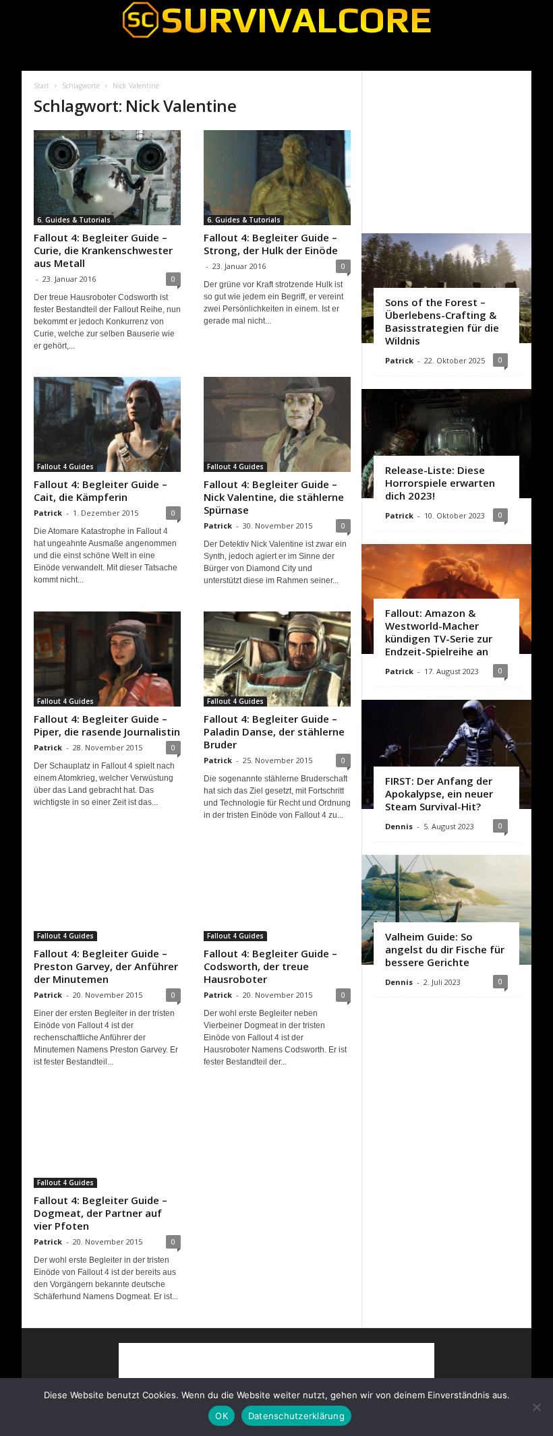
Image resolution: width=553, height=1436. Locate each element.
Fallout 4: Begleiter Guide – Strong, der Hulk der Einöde (271, 244)
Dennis (399, 826)
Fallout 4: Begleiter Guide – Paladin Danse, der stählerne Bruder (274, 731)
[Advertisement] (447, 151)
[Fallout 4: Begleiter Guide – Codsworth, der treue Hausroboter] (277, 893)
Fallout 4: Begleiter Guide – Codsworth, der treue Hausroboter (270, 966)
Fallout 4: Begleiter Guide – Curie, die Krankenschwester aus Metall (103, 250)
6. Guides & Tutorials (74, 220)
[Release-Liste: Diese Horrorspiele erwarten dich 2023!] (446, 444)
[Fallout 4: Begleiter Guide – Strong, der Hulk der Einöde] (277, 177)
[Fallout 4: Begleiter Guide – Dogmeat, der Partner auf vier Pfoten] (107, 1140)
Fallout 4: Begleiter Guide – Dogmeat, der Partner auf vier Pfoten (100, 1212)
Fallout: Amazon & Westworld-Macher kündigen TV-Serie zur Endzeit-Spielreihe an (438, 632)
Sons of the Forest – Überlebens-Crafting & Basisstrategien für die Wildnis (442, 321)
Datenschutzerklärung (296, 1415)
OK (221, 1415)
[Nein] (536, 1407)
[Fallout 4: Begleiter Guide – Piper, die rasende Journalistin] (107, 659)
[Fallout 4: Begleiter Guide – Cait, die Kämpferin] (107, 424)
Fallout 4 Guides (65, 466)
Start (41, 85)
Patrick (48, 513)
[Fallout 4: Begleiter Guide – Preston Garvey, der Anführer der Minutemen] (107, 893)
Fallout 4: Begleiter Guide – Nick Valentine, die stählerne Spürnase (274, 496)
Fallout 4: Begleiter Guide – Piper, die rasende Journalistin (107, 725)
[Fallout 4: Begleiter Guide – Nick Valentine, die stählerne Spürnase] (277, 424)
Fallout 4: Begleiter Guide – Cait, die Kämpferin (100, 490)
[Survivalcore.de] (276, 19)
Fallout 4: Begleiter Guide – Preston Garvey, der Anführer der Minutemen (106, 966)
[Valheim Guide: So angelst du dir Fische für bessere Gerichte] (446, 910)
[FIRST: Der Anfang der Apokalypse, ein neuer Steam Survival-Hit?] (446, 755)
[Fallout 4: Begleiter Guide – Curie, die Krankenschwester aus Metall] (107, 177)
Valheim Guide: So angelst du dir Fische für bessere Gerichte (444, 949)
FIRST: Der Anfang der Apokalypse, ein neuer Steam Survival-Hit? (439, 793)
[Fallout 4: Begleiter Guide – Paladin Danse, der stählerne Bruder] (277, 659)
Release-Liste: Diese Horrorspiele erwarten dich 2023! (440, 482)
